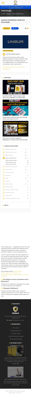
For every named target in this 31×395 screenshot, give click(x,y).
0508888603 (7, 69)
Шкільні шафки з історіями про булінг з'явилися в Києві (15, 358)
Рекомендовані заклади (16, 339)
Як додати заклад (16, 333)
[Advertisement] (15, 228)
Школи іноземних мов (8, 50)
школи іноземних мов (14, 273)
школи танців (25, 274)
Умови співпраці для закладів (16, 336)
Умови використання (16, 330)
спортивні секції (17, 274)
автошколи (3, 276)
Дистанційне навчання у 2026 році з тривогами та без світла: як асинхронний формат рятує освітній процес (15, 379)
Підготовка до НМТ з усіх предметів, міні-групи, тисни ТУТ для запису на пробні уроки (15, 7)
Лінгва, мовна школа (13, 54)
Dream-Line (19, 392)
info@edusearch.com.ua (18, 320)
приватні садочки (17, 271)
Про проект (16, 327)
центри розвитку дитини (7, 274)
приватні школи (5, 273)
